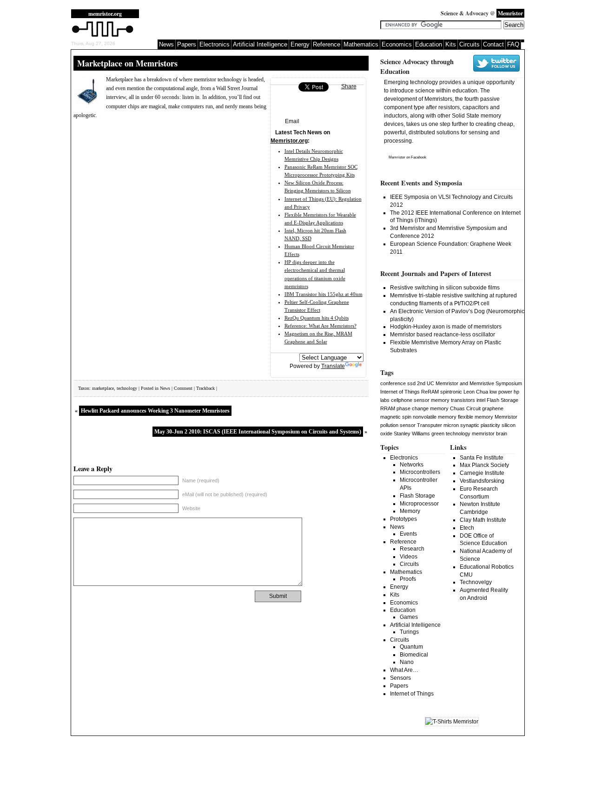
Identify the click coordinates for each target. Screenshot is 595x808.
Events (408, 534)
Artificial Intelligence (260, 44)
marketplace (103, 388)
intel (480, 400)
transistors (463, 400)
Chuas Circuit (465, 408)
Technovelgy (476, 582)
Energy (300, 44)
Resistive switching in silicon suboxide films (445, 287)
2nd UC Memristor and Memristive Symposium (469, 383)
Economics (397, 44)
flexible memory (475, 417)
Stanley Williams (412, 433)
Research (412, 548)
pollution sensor (398, 425)
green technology (450, 433)
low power (500, 391)
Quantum (411, 647)
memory (440, 400)
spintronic (451, 391)
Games (409, 617)
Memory (410, 511)
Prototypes (403, 519)
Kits (450, 44)
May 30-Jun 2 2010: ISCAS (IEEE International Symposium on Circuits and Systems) (257, 431)
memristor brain (489, 433)
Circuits (469, 44)
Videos (408, 556)
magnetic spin (395, 417)
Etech (467, 528)
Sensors (400, 678)
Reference (326, 44)
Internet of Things (400, 391)
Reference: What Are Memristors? (320, 325)
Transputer (429, 425)
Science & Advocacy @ (482, 13)
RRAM (387, 408)
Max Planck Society (484, 465)
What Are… (404, 670)
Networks (411, 464)
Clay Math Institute (483, 520)
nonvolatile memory (434, 417)
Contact (493, 44)
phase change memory (423, 408)
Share (349, 86)
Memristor (397, 157)
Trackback (205, 388)
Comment (183, 388)
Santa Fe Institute (481, 457)
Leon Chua (475, 391)
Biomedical (414, 654)
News (166, 44)
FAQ (513, 44)
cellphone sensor (410, 400)
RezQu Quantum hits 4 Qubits (316, 318)
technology (127, 388)
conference (393, 383)
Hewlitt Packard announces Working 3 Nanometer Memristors (155, 410)
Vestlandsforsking (482, 481)
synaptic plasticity (480, 425)
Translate (333, 366)
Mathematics (361, 44)
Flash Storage (502, 400)
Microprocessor (419, 503)
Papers (186, 44)
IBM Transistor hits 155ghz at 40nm (323, 294)
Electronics (214, 44)
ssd (411, 383)
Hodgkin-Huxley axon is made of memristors (446, 326)
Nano (407, 662)
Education (428, 44)
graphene (492, 408)
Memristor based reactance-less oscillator (442, 334)
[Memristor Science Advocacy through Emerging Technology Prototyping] (102, 35)
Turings (409, 632)
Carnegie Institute (482, 473)
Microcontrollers (420, 472)
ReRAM (430, 391)
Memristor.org (289, 141)
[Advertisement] (263, 23)
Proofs (408, 579)
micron (451, 425)
